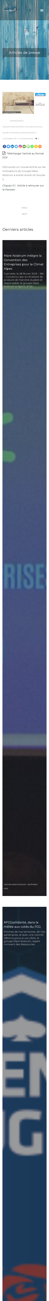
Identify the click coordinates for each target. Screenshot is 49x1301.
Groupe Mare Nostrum (13, 127)
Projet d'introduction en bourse (18, 133)
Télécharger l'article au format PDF (23, 155)
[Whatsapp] (32, 146)
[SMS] (28, 146)
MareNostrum (16, 121)
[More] (40, 146)
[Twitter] (16, 146)
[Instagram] (20, 146)
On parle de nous (33, 127)
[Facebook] (4, 146)
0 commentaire (26, 139)
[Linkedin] (12, 146)
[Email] (24, 146)
